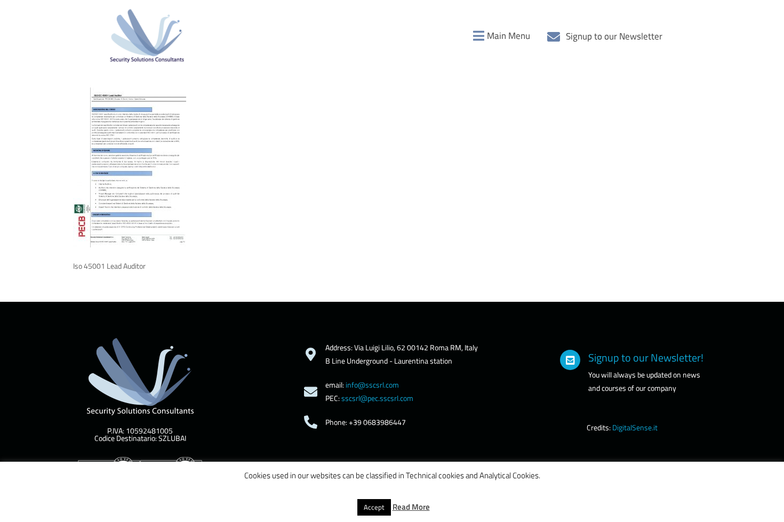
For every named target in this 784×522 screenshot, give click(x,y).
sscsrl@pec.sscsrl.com (377, 398)
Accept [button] (374, 507)
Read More (411, 507)
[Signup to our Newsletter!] (570, 360)
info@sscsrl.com (372, 384)
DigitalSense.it (635, 427)
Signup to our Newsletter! (645, 357)
